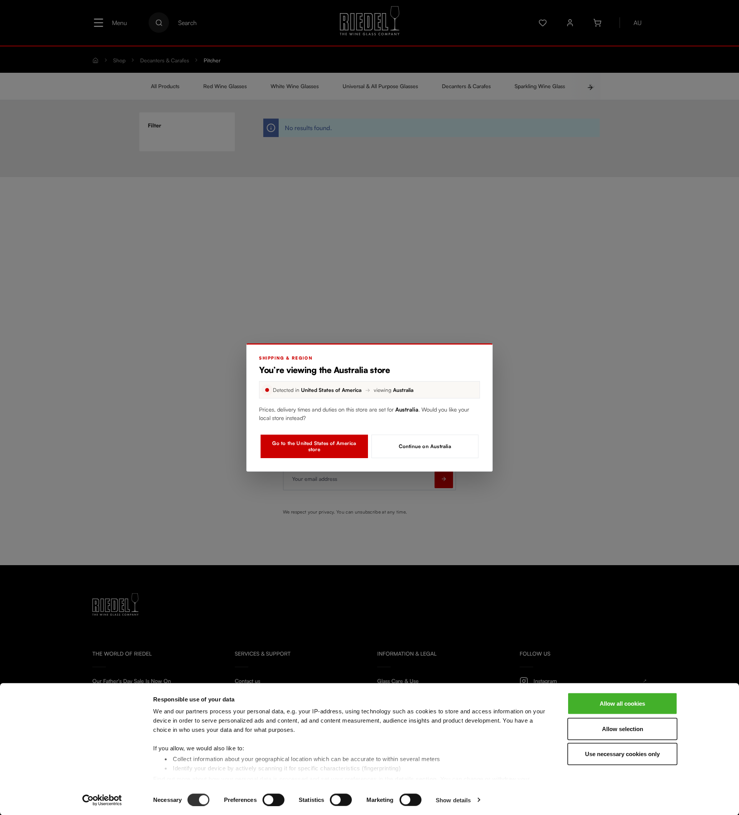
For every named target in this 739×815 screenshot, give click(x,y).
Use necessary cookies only (622, 754)
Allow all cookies (622, 703)
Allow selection (622, 728)
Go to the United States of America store (314, 446)
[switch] (273, 799)
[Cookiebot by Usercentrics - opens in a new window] (102, 800)
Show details (453, 800)
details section (416, 778)
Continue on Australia (425, 446)
